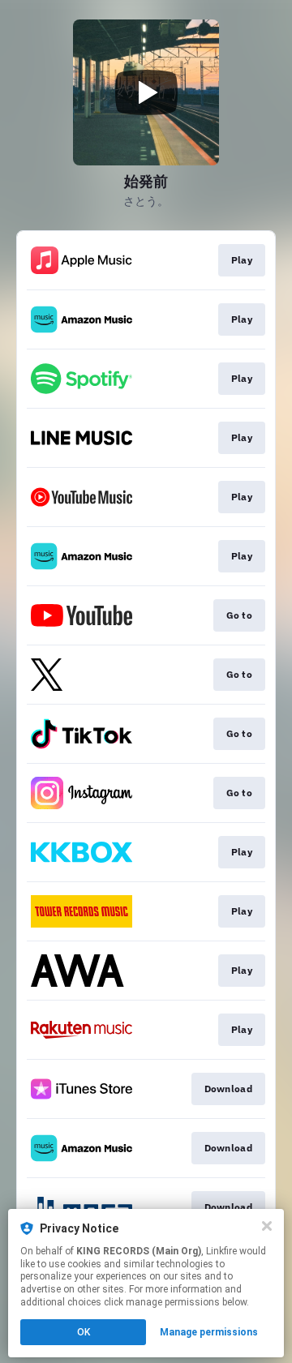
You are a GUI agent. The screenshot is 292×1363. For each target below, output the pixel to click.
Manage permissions (209, 1332)
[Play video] (146, 92)
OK (83, 1332)
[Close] (267, 1226)
